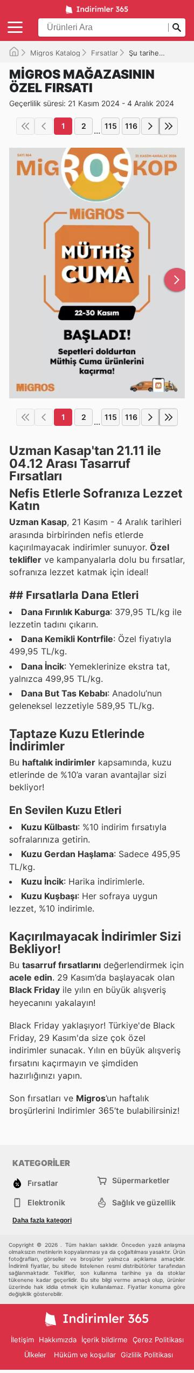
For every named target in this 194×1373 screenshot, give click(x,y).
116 (131, 125)
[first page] (25, 126)
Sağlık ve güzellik (144, 1202)
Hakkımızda (58, 1339)
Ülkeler (35, 1355)
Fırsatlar (104, 53)
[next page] (150, 126)
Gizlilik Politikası (147, 1354)
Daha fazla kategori (42, 1220)
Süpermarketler (141, 1180)
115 (111, 125)
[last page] (169, 126)
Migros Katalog (55, 53)
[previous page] (43, 126)
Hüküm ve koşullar (85, 1354)
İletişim (22, 1339)
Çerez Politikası (158, 1339)
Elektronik (46, 1202)
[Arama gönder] (176, 27)
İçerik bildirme (104, 1339)
